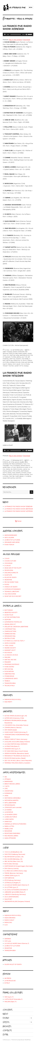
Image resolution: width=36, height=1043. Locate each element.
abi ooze (11, 462)
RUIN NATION (9, 671)
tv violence (27, 476)
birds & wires (13, 353)
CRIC (6, 788)
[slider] (30, 34)
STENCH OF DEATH (10, 587)
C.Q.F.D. (6, 786)
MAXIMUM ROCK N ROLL (12, 699)
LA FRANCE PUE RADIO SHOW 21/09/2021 (17, 27)
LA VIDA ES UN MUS (11, 655)
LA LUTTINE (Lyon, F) (11, 887)
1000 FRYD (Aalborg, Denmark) (14, 854)
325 (5, 777)
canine (29, 353)
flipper (13, 357)
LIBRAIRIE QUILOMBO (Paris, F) (14, 892)
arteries (6, 463)
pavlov (25, 360)
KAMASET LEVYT (9, 650)
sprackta (16, 474)
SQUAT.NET (8, 899)
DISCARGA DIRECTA (11, 572)
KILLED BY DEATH (10, 577)
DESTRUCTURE (9, 638)
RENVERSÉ (8, 831)
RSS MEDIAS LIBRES (11, 836)
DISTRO (6, 1018)
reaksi (10, 364)
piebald (29, 360)
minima (5, 471)
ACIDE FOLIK (8, 615)
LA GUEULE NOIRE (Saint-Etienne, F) (16, 885)
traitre (11, 476)
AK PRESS (7, 978)
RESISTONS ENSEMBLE (12, 833)
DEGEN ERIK (8, 570)
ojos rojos (16, 471)
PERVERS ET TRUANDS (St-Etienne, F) (17, 756)
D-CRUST (7, 565)
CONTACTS (7, 1030)
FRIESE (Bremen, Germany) (13, 873)
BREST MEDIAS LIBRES (12, 784)
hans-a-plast (11, 467)
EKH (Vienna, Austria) (11, 868)
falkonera (16, 465)
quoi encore (29, 362)
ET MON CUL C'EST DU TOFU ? (14, 641)
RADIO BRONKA (9, 918)
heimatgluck (20, 467)
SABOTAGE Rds (9, 674)
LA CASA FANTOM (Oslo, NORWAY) (15, 744)
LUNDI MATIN (9, 819)
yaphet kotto (19, 365)
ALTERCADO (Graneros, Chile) (14, 718)
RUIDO (6, 584)
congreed (6, 465)
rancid (5, 364)
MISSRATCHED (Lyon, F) (12, 749)
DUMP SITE (8, 575)
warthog (18, 478)
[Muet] (26, 34)
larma (8, 469)
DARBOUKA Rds (9, 634)
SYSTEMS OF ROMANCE (12, 589)
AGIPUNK (7, 619)
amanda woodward (18, 351)
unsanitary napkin (9, 478)
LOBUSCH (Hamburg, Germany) (15, 894)
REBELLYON (8, 828)
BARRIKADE (8, 781)
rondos (18, 472)
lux (29, 469)
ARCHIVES (7, 1026)
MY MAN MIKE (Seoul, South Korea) (16, 751)
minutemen (25, 358)
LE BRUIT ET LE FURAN (12, 540)
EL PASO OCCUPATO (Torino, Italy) (15, 871)
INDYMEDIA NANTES (11, 800)
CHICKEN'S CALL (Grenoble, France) (16, 725)
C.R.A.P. (6, 558)
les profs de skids (16, 469)
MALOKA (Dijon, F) (10, 1001)
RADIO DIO (8, 922)
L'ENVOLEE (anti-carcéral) (12, 807)
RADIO (27, 350)
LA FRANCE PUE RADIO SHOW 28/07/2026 (18, 509)
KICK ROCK (8, 652)
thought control (8, 365)
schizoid (23, 472)
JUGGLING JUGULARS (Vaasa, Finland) (17, 741)
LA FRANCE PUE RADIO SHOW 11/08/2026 (18, 506)
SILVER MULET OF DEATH (13, 964)
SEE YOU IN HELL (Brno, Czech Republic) (18, 760)
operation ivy (17, 360)
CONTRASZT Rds (10, 629)
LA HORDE (8, 810)
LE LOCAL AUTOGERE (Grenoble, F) (16, 889)
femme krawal (25, 465)
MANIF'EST (8, 821)
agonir (17, 462)
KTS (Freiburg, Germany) (12, 880)
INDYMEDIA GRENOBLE (12, 798)
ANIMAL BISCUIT (10, 624)
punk (22, 362)
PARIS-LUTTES (9, 826)
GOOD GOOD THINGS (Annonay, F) (15, 732)
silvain (7, 350)
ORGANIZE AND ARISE (12, 542)
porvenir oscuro (15, 362)
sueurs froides (24, 474)
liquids (25, 469)
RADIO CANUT (9, 920)
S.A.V (6, 925)
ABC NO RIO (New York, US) (13, 861)
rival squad (16, 364)
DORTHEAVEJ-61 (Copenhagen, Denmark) (18, 866)
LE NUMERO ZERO (10, 814)
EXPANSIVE (8, 793)
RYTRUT (7, 983)
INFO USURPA (9, 537)
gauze (4, 467)
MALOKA (7, 657)
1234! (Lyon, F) (8, 997)
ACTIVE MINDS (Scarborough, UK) (15, 716)
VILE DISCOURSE (10, 594)
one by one (9, 360)
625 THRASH (8, 610)
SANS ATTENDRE (10, 838)
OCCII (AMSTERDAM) (11, 897)
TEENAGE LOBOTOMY (11, 591)
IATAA (6, 795)
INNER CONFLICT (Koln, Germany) (15, 739)
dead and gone (14, 355)
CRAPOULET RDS (10, 631)
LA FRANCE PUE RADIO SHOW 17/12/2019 (17, 374)
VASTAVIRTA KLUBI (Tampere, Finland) (17, 901)
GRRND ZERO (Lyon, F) (12, 875)
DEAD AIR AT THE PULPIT (12, 568)
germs (19, 357)
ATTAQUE (7, 779)
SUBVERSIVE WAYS (11, 678)
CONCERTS (7, 1009)
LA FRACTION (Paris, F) (11, 746)
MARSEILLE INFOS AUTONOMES (15, 824)
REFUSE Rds (8, 669)
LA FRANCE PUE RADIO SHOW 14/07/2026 (18, 511)
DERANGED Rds (9, 636)
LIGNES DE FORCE (10, 817)
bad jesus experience (15, 463)
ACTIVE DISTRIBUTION (12, 617)
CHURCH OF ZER (10, 561)
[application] (18, 34)
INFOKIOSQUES (9, 805)
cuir (11, 465)
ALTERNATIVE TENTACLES (13, 622)
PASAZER (7, 662)
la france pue (17, 7)
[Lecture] (5, 34)
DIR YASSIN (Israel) (10, 730)
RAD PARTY (8, 702)
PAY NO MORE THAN (11, 582)
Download (26, 39)
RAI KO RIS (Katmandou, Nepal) (14, 758)
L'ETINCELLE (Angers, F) (12, 882)
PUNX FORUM (9, 544)
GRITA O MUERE (9, 643)
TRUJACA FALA (9, 685)
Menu (30, 7)
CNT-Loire (7, 941)
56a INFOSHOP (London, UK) (13, 856)
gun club (24, 357)
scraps (9, 474)
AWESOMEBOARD (10, 535)
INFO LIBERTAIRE (10, 803)
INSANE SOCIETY (10, 648)
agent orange (7, 351)
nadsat (10, 471)
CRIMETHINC (8, 791)
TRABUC (7, 681)
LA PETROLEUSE (10, 980)
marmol (18, 358)
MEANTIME (8, 580)
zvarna (26, 365)
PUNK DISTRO (9, 667)
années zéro (24, 462)
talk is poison (25, 364)
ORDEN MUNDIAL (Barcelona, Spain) (16, 753)
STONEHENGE (9, 676)
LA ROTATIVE (8, 812)
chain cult (6, 355)
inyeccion (12, 358)
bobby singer (22, 353)
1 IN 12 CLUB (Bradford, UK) (13, 852)
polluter (6, 362)
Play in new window (15, 39)
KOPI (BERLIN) (9, 878)
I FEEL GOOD (8, 645)
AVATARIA (7, 939)
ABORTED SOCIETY (10, 612)
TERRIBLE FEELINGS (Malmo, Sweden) (17, 763)
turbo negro (19, 476)
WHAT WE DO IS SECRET (12, 596)
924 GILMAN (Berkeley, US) (13, 859)
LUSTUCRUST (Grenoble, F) (13, 999)
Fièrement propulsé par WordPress (20, 1039)
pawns (9, 472)
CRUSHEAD (8, 563)
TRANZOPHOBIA (10, 683)
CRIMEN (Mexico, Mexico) (12, 727)
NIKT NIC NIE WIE (10, 659)
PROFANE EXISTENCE (11, 664)
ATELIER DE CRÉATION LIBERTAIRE (16, 626)
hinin (26, 467)
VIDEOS (6, 1022)
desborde (23, 355)
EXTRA (5, 1034)
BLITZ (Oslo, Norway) (11, 864)
